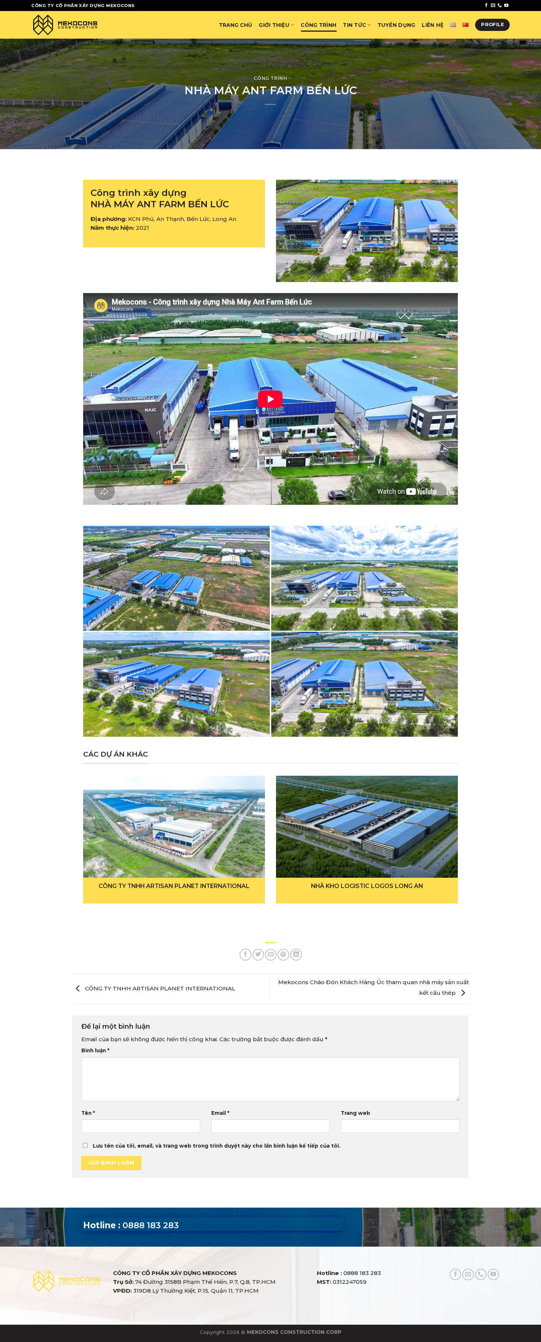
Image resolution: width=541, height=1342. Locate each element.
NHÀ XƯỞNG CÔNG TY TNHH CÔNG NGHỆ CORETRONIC (174, 886)
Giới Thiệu (274, 25)
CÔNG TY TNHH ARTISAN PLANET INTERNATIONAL (159, 988)
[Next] (446, 826)
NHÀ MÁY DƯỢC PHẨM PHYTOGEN (366, 886)
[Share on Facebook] (245, 954)
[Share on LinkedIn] (296, 954)
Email (220, 1113)
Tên (88, 1113)
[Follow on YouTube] (506, 5)
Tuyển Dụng (397, 25)
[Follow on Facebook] (486, 5)
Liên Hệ (432, 25)
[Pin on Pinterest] (283, 954)
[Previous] (94, 826)
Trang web (355, 1113)
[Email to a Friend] (270, 954)
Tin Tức (354, 25)
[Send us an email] (493, 5)
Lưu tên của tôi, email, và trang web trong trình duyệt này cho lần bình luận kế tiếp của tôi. (216, 1146)
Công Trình (318, 25)
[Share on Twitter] (258, 954)
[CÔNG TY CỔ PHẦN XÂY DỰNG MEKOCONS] (65, 25)
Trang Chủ (235, 25)
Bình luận (95, 1050)
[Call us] (500, 5)
